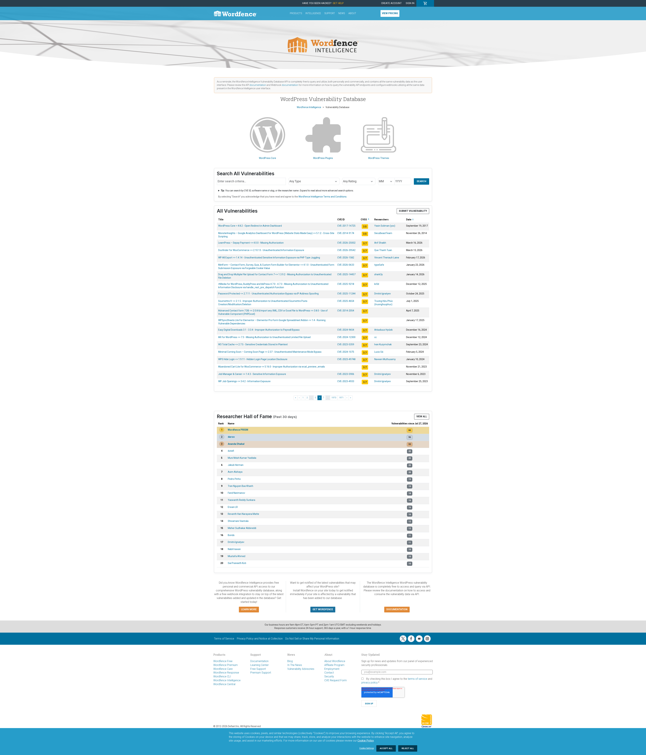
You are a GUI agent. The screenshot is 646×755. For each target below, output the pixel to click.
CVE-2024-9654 (345, 329)
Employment (331, 668)
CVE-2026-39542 (346, 250)
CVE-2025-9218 (345, 284)
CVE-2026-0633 (345, 264)
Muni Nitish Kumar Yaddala (242, 458)
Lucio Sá (378, 351)
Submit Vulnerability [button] (413, 211)
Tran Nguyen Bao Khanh (240, 486)
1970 (333, 397)
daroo (231, 436)
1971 (341, 397)
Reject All (408, 748)
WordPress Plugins (323, 158)
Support (329, 13)
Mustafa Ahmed (236, 556)
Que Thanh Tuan (383, 250)
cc (375, 337)
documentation (258, 85)
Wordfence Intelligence (227, 680)
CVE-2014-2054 (345, 310)
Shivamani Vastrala (238, 521)
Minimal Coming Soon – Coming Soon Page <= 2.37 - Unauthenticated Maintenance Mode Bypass (269, 351)
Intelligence (313, 13)
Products (296, 13)
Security (329, 676)
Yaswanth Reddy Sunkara (241, 500)
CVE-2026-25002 (346, 242)
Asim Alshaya (235, 472)
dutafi (231, 450)
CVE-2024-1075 (345, 351)
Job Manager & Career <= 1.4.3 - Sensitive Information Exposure (252, 374)
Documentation (259, 661)
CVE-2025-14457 (346, 274)
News (341, 13)
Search (421, 181)
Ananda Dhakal (236, 444)
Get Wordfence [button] (323, 609)
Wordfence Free (222, 661)
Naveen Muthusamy (385, 359)
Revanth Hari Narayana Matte (243, 514)
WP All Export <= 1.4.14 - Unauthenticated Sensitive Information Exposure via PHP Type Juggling (269, 257)
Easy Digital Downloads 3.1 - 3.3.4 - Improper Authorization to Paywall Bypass (259, 329)
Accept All (386, 748)
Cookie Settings (366, 748)
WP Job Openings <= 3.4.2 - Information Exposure (244, 381)
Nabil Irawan (234, 549)
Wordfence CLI (222, 676)
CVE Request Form (335, 680)
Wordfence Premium (225, 665)
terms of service (417, 678)
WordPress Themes (378, 158)
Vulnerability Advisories (300, 668)
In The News (294, 665)
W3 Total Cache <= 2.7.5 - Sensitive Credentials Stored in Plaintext (253, 344)
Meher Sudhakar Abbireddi (242, 528)
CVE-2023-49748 (346, 359)
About (352, 13)
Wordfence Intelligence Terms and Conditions (322, 196)
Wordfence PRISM (238, 429)
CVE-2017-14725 (346, 225)
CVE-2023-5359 (345, 344)
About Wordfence (334, 661)
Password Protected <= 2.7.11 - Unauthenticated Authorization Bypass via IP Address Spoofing (268, 293)
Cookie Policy (365, 740)
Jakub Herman (235, 465)
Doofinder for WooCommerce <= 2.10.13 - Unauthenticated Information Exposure (261, 250)
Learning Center (259, 665)
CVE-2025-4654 (345, 301)
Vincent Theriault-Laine (386, 257)
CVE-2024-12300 (346, 337)
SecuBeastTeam (383, 233)
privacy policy (369, 682)
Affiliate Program (334, 665)
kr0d (376, 284)
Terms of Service (224, 638)
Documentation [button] (396, 609)
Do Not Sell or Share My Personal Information (312, 638)
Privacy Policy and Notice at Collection (260, 638)
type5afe (379, 264)
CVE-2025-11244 (346, 293)
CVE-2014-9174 (345, 233)
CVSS (364, 219)
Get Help (338, 3)
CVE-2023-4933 (345, 381)
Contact (329, 672)
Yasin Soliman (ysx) (384, 225)
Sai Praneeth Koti (237, 563)
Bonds (231, 535)
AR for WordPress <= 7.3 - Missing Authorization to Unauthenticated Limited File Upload (264, 337)
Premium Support (260, 672)
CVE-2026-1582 (345, 257)
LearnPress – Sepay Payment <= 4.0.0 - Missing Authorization (251, 242)
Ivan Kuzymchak (383, 344)
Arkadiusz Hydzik (383, 329)
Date (409, 219)
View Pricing (390, 13)
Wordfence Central (224, 684)
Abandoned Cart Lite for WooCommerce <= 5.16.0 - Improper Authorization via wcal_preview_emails (271, 366)
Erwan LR (233, 507)
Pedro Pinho (234, 479)
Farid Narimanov (236, 493)
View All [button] (421, 416)
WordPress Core (267, 158)
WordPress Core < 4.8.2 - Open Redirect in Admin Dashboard (250, 225)
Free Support (258, 668)
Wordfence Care (223, 668)
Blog (290, 661)
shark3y (378, 274)
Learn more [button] (249, 609)
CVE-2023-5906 (345, 374)
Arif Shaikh (380, 242)
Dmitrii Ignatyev (382, 293)
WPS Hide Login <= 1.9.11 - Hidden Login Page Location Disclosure (252, 359)
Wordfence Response (226, 672)
